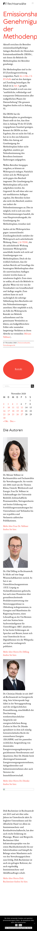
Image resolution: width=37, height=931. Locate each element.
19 (17, 411)
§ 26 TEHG (23, 242)
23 (4, 415)
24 (9, 415)
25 (13, 415)
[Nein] (34, 923)
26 (17, 415)
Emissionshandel (24, 343)
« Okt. (5, 421)
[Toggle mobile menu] (33, 3)
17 (9, 411)
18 (13, 411)
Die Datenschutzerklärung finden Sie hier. (18, 928)
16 (4, 411)
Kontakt (18, 369)
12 (17, 408)
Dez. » (12, 421)
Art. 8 (16, 86)
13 (22, 408)
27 (22, 415)
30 (4, 418)
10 (9, 408)
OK (16, 925)
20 (22, 411)
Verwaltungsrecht (9, 345)
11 (13, 408)
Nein (20, 925)
